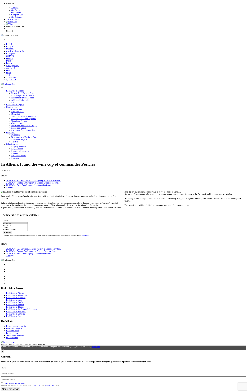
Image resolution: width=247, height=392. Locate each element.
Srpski (8, 73)
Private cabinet (12, 338)
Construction (11, 107)
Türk (8, 75)
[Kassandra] (15, 225)
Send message (10, 389)
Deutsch (9, 58)
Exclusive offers (12, 331)
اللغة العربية (11, 80)
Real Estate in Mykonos (16, 311)
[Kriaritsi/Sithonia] (15, 230)
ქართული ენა (12, 65)
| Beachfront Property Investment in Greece (28, 185)
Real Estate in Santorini (15, 314)
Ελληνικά (10, 46)
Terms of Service (50, 385)
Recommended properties (16, 326)
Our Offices (16, 12)
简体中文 (10, 56)
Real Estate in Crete (14, 300)
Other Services (12, 144)
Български (10, 53)
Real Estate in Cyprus (15, 105)
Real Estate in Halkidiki (15, 298)
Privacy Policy (85, 235)
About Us (15, 8)
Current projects (17, 123)
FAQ (13, 102)
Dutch (8, 61)
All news (10, 187)
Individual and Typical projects (23, 118)
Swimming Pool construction (23, 130)
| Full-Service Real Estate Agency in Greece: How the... (33, 180)
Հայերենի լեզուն (15, 51)
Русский (10, 49)
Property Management (20, 151)
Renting (14, 153)
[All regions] (15, 223)
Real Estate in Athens (15, 293)
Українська (11, 77)
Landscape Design (18, 128)
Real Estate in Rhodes (15, 304)
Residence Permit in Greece (22, 98)
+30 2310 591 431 (13, 19)
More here (96, 347)
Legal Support (17, 149)
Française (10, 63)
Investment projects (19, 139)
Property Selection (18, 146)
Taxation (14, 142)
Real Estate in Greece (15, 91)
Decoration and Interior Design (24, 125)
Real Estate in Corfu (14, 302)
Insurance (15, 158)
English (9, 44)
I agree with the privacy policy (14, 383)
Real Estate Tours (18, 156)
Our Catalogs (16, 17)
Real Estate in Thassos (15, 307)
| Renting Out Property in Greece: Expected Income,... (33, 183)
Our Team (15, 10)
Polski (8, 70)
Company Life (17, 15)
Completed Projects (19, 121)
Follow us (7, 232)
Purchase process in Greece (22, 95)
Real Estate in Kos (13, 316)
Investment (10, 132)
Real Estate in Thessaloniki (17, 295)
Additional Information (20, 100)
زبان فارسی (11, 68)
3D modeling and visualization (23, 116)
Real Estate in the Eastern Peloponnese (22, 309)
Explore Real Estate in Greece (23, 93)
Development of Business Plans (24, 137)
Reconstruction (17, 112)
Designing (15, 114)
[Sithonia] (15, 228)
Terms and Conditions (15, 335)
